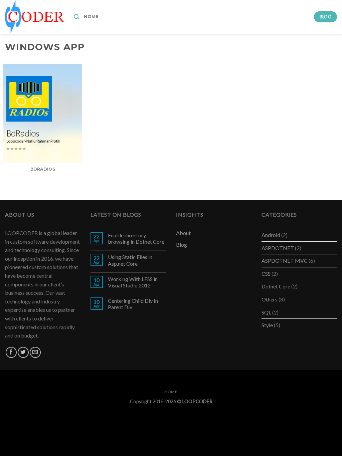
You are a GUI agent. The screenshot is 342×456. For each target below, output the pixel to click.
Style (267, 325)
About (183, 233)
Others (270, 299)
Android (271, 235)
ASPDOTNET (278, 248)
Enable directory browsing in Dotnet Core (136, 238)
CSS (266, 273)
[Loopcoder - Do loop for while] (34, 16)
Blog (181, 244)
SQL (266, 312)
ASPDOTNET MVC (285, 260)
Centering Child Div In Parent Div (133, 303)
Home (91, 16)
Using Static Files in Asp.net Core (130, 260)
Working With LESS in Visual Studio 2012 (133, 282)
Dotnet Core (276, 286)
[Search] (76, 16)
